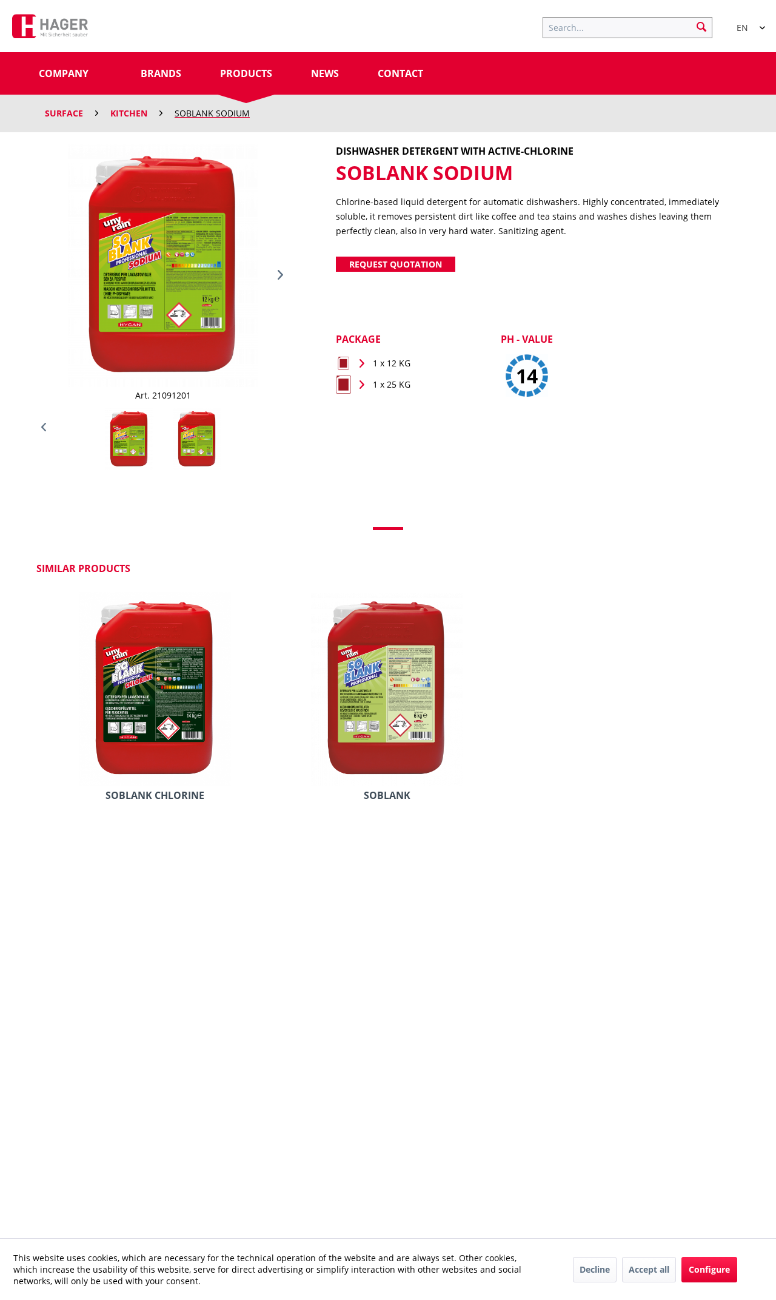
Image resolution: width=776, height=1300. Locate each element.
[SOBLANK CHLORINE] (155, 689)
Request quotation (395, 264)
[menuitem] (633, 26)
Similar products (83, 568)
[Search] (701, 26)
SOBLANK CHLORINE (154, 795)
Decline (595, 1269)
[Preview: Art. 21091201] (129, 439)
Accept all (649, 1269)
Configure (709, 1269)
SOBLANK (387, 795)
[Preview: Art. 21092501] (197, 439)
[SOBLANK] (386, 689)
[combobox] (745, 22)
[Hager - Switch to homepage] (50, 29)
